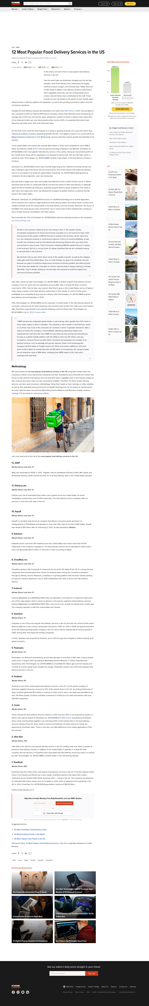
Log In (103, 4)
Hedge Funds (42, 9)
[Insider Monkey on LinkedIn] (28, 992)
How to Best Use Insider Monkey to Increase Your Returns (121, 133)
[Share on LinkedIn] (26, 62)
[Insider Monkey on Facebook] (14, 992)
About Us (105, 987)
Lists (13, 47)
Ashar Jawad (44, 58)
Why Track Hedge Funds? (117, 138)
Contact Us (123, 987)
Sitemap (133, 987)
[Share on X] (22, 62)
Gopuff (26, 860)
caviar (20, 860)
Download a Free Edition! (117, 142)
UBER (46, 158)
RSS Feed (69, 987)
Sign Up (116, 4)
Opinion (67, 9)
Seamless (40, 860)
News (18, 47)
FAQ (88, 992)
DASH (19, 151)
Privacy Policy (67, 992)
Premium (130, 3)
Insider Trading (27, 9)
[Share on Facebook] (19, 62)
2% (20, 660)
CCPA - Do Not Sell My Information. (104, 992)
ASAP (14, 860)
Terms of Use (79, 992)
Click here (65, 820)
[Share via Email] (29, 62)
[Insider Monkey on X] (18, 992)
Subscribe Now (122, 109)
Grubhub (33, 860)
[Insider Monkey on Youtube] (23, 992)
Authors (114, 987)
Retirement (55, 9)
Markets (15, 9)
